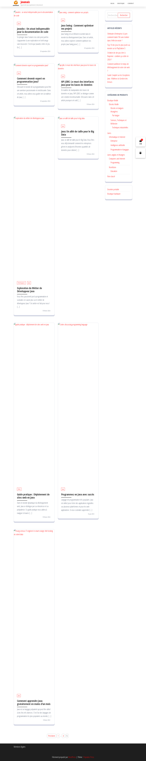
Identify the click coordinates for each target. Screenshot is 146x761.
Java (19, 23)
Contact (131, 3)
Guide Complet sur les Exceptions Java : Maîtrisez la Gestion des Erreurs (118, 78)
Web (19, 489)
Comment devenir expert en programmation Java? (31, 80)
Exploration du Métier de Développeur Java (29, 289)
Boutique (120, 3)
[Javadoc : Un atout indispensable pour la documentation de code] (34, 13)
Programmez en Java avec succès (77, 494)
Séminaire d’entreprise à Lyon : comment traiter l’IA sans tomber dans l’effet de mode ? (118, 37)
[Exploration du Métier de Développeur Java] (34, 196)
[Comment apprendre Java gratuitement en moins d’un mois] (34, 609)
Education (114, 171)
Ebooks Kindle (114, 104)
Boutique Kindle (112, 100)
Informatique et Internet (117, 137)
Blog (112, 3)
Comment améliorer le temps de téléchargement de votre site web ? (118, 67)
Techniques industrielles (120, 127)
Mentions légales (19, 746)
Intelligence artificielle (118, 145)
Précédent (51, 735)
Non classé (111, 176)
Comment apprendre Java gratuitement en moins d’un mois (33, 702)
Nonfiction (112, 167)
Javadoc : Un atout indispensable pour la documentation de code (33, 30)
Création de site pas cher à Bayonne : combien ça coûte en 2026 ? (117, 56)
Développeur (21, 283)
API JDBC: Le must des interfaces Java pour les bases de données (77, 83)
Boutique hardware (113, 193)
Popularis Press (88, 757)
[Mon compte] (140, 153)
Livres (109, 133)
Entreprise (114, 140)
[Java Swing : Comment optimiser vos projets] (73, 12)
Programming (115, 162)
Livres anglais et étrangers (116, 154)
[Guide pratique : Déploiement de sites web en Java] (34, 402)
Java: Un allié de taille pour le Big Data (77, 133)
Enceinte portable (113, 189)
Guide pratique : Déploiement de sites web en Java (33, 496)
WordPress (72, 757)
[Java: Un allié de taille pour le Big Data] (71, 118)
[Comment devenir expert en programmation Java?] (31, 65)
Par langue (115, 115)
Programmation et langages (120, 149)
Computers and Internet (117, 158)
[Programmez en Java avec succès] (78, 402)
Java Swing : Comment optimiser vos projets (77, 27)
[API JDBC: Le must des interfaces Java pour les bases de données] (78, 66)
